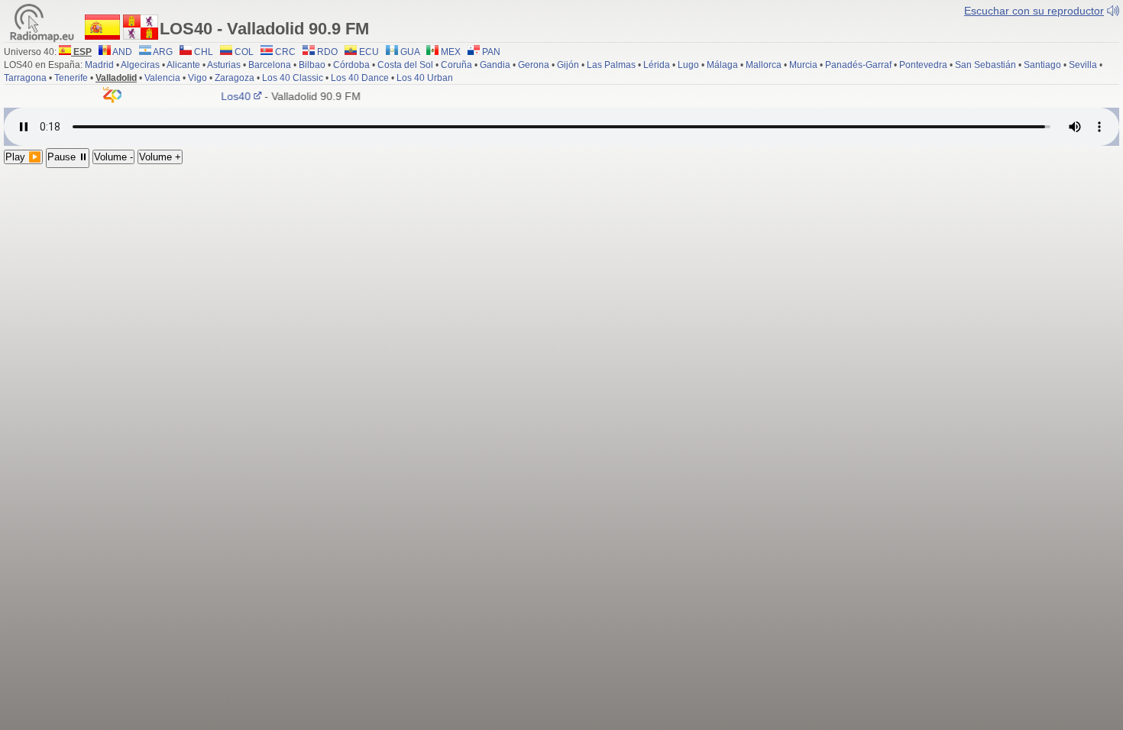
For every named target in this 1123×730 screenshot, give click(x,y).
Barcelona (269, 65)
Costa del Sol (405, 65)
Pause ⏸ (67, 157)
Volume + (160, 157)
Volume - (113, 157)
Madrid (99, 65)
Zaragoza (234, 78)
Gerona (533, 65)
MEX (450, 52)
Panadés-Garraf (858, 65)
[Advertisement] (561, 282)
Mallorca (764, 65)
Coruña (456, 65)
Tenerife (71, 78)
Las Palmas (611, 65)
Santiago (1042, 65)
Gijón (568, 65)
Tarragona (25, 78)
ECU (368, 52)
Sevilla (1083, 65)
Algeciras (140, 65)
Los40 (230, 96)
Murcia (803, 65)
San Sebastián (985, 65)
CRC (284, 52)
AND (121, 52)
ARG (162, 52)
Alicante (183, 65)
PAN (490, 52)
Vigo (197, 78)
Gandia (495, 65)
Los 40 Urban (424, 78)
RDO (326, 52)
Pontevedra (923, 65)
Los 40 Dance (360, 78)
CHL (202, 52)
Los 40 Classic (292, 78)
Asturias (224, 65)
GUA (408, 52)
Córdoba (351, 65)
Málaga (722, 65)
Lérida (656, 65)
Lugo (688, 65)
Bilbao (312, 65)
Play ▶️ (23, 157)
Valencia (162, 78)
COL (243, 52)
